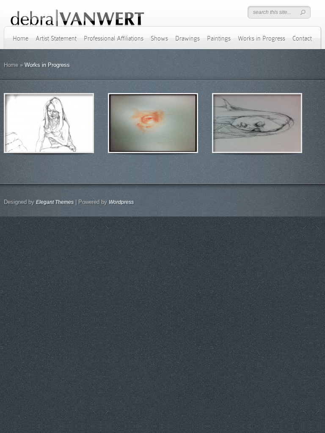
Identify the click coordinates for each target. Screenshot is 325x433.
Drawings (187, 38)
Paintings (219, 38)
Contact (302, 38)
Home (20, 38)
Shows (159, 38)
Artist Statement (56, 38)
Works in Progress (261, 38)
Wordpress (121, 202)
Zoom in (30, 123)
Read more (71, 123)
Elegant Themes (55, 202)
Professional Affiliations (113, 38)
